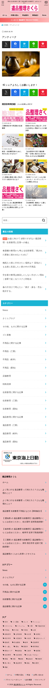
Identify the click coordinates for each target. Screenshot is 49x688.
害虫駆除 (17, 642)
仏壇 (34, 630)
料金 (28, 675)
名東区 (38, 634)
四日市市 (8, 638)
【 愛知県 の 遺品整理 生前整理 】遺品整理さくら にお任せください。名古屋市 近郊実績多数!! (23, 520)
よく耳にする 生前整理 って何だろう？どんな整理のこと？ (23, 502)
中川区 (16, 630)
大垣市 (28, 638)
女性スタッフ (40, 638)
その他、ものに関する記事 (15, 326)
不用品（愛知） (10, 368)
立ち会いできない (32, 655)
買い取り (8, 663)
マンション (36, 622)
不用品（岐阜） (10, 359)
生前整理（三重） (11, 400)
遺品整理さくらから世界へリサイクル (19, 554)
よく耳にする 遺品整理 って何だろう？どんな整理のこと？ (23, 491)
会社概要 (28, 680)
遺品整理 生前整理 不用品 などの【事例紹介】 (23, 511)
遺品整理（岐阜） (11, 433)
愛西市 (25, 646)
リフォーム (21, 626)
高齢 (6, 667)
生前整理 (8, 655)
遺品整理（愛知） (11, 441)
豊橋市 (39, 659)
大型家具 (19, 638)
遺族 (28, 663)
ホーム (5, 15)
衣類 (14, 659)
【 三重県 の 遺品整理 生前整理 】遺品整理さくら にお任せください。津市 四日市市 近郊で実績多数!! (23, 543)
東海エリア (8, 651)
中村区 (25, 630)
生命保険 (19, 655)
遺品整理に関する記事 (13, 417)
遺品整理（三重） (11, 425)
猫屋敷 (38, 651)
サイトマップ (40, 680)
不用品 (7, 630)
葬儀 (6, 659)
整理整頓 (36, 646)
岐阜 (26, 642)
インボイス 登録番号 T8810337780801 (24, 20)
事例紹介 (35, 15)
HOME (6, 25)
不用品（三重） (10, 351)
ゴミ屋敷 (7, 335)
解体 (21, 659)
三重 (31, 626)
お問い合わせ (38, 675)
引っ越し (8, 646)
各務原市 (8, 634)
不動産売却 (41, 626)
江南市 (28, 651)
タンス (25, 622)
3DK (6, 622)
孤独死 (7, 642)
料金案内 (25, 15)
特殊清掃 (7, 384)
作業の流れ (14, 15)
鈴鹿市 (36, 663)
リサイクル (8, 626)
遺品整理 (19, 663)
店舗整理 (7, 376)
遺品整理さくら (19, 684)
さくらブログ (9, 318)
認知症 (30, 659)
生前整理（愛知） (11, 409)
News (44, 15)
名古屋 (28, 634)
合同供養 (19, 634)
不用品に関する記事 (12, 343)
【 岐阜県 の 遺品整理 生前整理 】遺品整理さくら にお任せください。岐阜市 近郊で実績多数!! (23, 531)
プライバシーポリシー (13, 680)
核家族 (19, 651)
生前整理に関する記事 (13, 392)
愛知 (17, 646)
